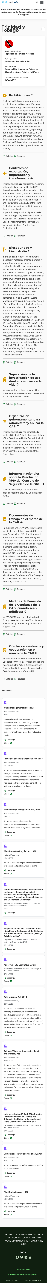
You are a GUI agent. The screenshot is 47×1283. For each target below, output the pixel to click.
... (43, 28)
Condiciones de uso (33, 1281)
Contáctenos (12, 1281)
